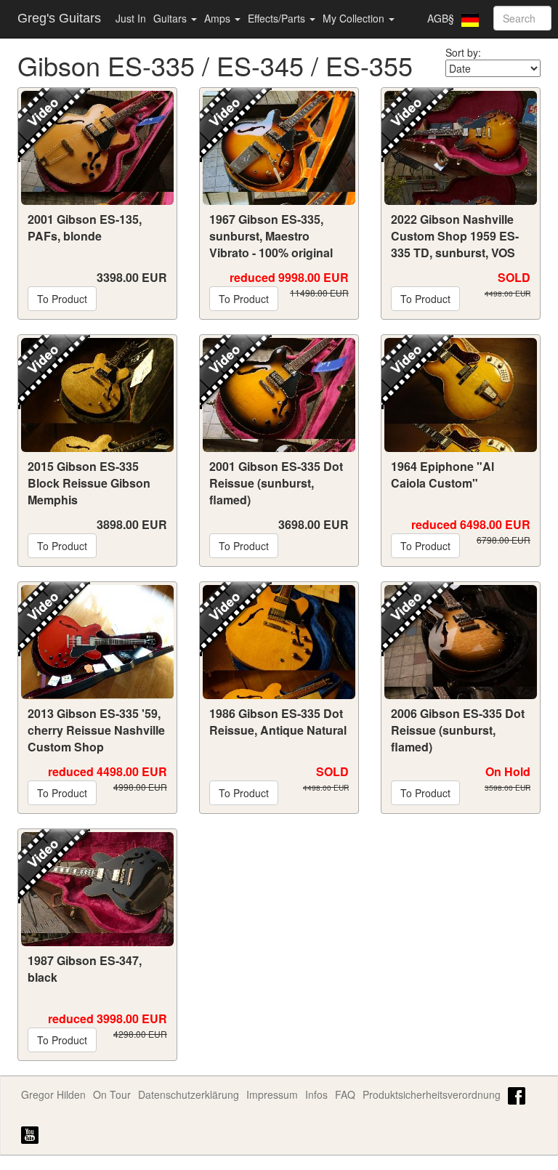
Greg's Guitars (59, 18)
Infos (316, 1094)
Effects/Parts (278, 18)
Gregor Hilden (53, 1094)
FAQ (345, 1094)
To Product (62, 298)
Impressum (272, 1094)
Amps (218, 18)
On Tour (112, 1094)
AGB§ (440, 18)
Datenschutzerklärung (188, 1094)
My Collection (355, 18)
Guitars (171, 18)
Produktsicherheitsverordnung (432, 1094)
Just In (131, 18)
